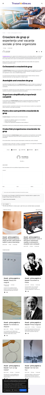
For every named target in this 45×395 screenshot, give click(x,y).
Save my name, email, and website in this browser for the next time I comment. (16, 192)
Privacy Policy (9, 196)
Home (4, 32)
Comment (4, 170)
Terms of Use (17, 196)
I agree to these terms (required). (9, 199)
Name (4, 186)
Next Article (38, 209)
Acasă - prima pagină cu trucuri (15, 32)
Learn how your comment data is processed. (30, 205)
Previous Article (7, 209)
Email (18, 186)
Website (32, 186)
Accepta (23, 390)
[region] (15, 386)
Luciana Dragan (7, 51)
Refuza (16, 390)
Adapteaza (8, 390)
